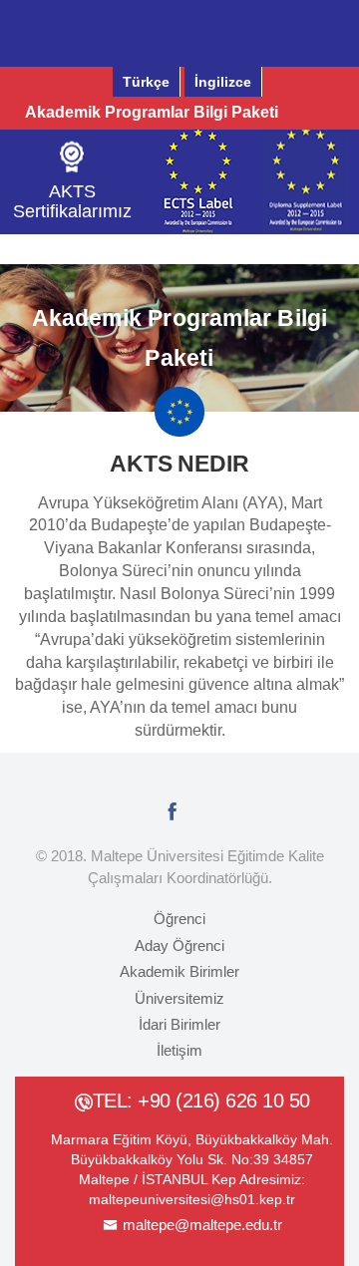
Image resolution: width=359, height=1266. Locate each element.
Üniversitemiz (179, 998)
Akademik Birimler (179, 971)
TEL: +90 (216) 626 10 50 (201, 1100)
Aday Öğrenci (179, 945)
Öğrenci (179, 918)
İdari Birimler (179, 1024)
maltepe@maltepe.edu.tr (202, 1224)
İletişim (179, 1050)
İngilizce (222, 82)
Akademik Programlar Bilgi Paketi (151, 112)
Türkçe (146, 82)
